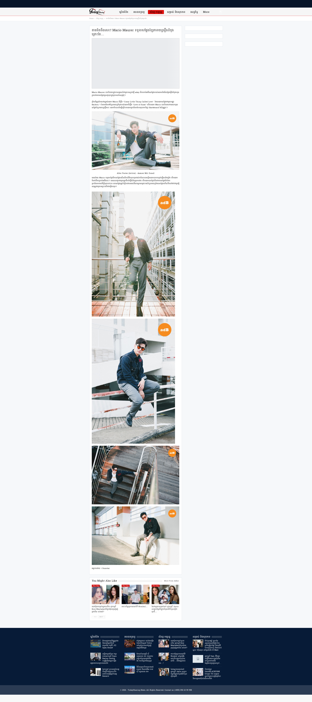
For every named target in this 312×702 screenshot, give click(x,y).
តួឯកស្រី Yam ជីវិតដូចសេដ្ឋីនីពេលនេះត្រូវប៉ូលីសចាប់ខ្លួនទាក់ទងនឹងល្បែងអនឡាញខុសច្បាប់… (213, 660)
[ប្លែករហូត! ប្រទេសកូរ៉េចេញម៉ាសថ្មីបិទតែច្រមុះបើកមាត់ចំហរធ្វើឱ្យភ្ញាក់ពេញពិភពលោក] (95, 672)
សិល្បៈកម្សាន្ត (156, 12)
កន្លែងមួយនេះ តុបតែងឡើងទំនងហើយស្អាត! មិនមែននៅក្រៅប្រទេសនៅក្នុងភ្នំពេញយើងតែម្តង (145, 644)
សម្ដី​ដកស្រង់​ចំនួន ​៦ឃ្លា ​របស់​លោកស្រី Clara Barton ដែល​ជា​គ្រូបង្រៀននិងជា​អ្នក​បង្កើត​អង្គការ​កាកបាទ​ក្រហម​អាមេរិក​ (103, 658)
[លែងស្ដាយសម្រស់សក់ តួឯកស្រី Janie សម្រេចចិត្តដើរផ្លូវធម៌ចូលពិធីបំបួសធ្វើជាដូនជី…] (165, 594)
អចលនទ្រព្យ (139, 12)
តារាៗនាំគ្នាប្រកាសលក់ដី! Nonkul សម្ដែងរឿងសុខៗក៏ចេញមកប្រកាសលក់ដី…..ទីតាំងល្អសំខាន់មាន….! (172, 658)
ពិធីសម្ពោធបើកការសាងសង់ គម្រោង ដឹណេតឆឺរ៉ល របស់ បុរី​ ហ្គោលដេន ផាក (144, 669)
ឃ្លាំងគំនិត (123, 12)
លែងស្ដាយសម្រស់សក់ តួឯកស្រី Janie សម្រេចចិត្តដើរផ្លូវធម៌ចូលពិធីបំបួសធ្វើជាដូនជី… (179, 673)
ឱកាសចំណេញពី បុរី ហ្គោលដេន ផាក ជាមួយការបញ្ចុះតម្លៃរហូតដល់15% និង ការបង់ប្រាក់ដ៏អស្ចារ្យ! (144, 657)
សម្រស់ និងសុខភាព (176, 12)
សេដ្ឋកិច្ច (194, 12)
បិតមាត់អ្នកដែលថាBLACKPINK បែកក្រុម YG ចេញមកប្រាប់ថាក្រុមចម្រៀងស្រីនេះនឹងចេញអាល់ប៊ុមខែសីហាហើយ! (207, 674)
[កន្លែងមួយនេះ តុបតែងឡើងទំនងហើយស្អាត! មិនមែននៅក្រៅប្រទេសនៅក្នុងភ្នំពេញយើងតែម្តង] (129, 643)
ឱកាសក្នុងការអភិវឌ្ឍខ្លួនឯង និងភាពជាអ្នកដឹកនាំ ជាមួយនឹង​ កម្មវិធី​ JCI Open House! (110, 644)
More (206, 12)
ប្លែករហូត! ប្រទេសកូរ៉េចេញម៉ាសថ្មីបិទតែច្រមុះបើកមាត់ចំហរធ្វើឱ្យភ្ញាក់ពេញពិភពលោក (110, 673)
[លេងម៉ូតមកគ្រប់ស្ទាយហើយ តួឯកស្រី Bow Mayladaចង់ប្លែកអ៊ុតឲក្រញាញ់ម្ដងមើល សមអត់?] (106, 594)
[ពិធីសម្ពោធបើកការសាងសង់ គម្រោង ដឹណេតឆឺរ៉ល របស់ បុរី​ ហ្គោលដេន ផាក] (129, 670)
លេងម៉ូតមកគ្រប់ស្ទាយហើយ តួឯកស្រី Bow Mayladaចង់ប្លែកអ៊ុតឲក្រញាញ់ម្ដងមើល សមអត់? (179, 644)
